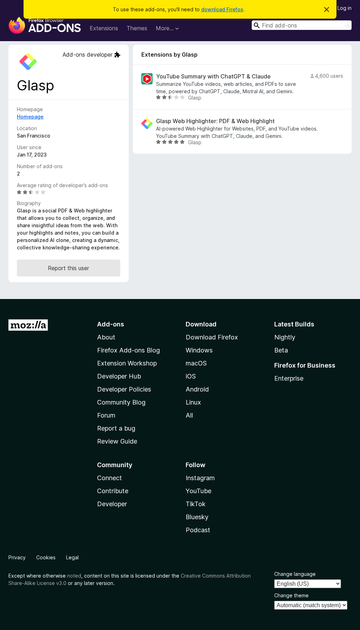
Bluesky (197, 517)
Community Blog (121, 402)
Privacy (17, 557)
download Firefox (222, 9)
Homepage (30, 117)
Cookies (46, 557)
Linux (193, 402)
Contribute (112, 491)
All (189, 415)
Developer (112, 504)
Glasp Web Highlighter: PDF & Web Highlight (215, 121)
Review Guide (117, 441)
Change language (295, 574)
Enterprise (288, 378)
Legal (72, 557)
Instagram (200, 478)
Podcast (198, 530)
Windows (199, 350)
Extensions (104, 28)
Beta (281, 350)
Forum (106, 415)
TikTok (196, 504)
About (106, 337)
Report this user (68, 268)
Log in (345, 8)
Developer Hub (119, 376)
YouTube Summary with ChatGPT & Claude (213, 76)
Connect (109, 478)
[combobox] (302, 25)
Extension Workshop (127, 363)
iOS (191, 376)
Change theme (291, 595)
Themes (137, 28)
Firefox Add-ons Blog (128, 350)
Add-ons (110, 324)
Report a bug (116, 428)
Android (197, 389)
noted (74, 576)
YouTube (198, 491)
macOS (196, 363)
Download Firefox (212, 337)
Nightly (284, 337)
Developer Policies (124, 389)
